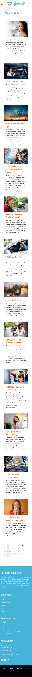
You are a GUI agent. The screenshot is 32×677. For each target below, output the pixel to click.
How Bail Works (5, 602)
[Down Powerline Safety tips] (16, 113)
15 (6, 555)
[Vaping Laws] (16, 29)
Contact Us (4, 611)
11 (10, 552)
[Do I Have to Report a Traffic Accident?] (16, 204)
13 (18, 552)
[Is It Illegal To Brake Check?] (16, 246)
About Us (3, 599)
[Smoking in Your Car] (16, 71)
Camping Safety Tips (14, 300)
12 (14, 552)
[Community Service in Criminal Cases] (16, 464)
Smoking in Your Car (14, 82)
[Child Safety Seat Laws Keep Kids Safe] (16, 376)
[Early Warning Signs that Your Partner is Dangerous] (16, 156)
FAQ (2, 608)
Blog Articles (4, 605)
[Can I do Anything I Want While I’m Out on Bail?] (16, 507)
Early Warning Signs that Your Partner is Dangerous (14, 169)
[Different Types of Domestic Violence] (16, 329)
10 (6, 552)
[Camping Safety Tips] (16, 289)
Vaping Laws (11, 39)
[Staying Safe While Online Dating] (16, 421)
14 (22, 552)
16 (10, 555)
